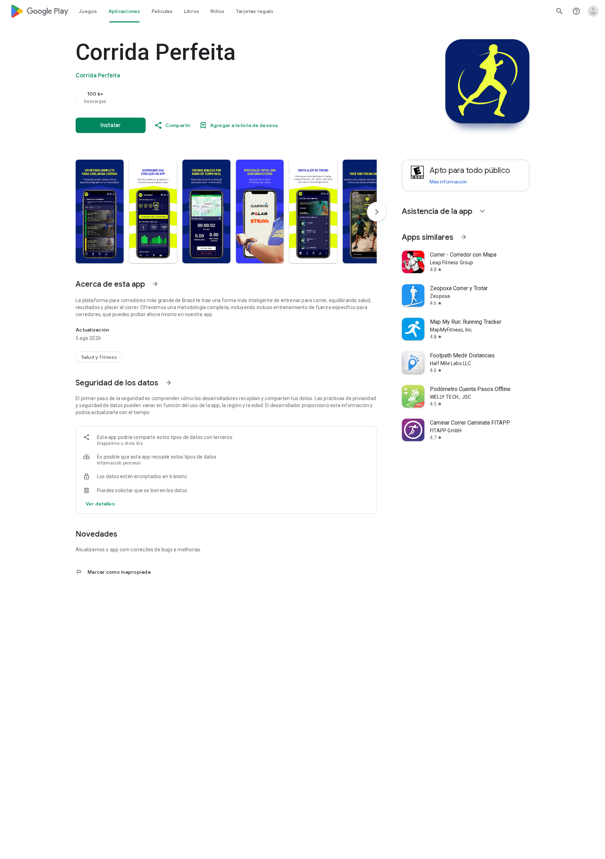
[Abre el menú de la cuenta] (593, 11)
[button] (100, 211)
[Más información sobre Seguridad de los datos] (168, 382)
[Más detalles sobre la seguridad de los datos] (100, 503)
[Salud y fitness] (99, 357)
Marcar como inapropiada (113, 572)
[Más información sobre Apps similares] (463, 237)
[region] (216, 97)
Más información (448, 182)
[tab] (88, 11)
